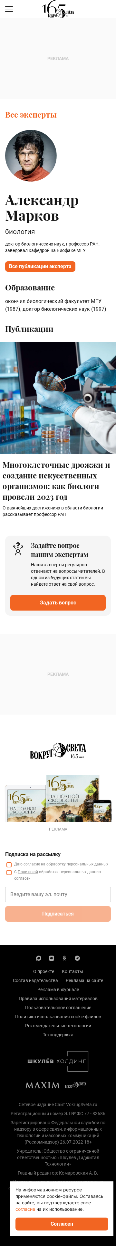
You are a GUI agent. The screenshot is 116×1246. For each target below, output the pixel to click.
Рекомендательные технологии (58, 1025)
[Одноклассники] (64, 957)
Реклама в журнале (58, 989)
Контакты (72, 971)
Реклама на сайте (84, 980)
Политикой (28, 872)
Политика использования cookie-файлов (58, 1016)
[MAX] (38, 957)
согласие (32, 864)
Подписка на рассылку (33, 854)
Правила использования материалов (58, 998)
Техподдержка (58, 1034)
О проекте (43, 971)
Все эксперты (31, 114)
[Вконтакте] (51, 957)
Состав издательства (35, 980)
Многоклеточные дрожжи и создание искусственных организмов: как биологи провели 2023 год (56, 480)
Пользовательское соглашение (58, 1007)
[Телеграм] (77, 957)
